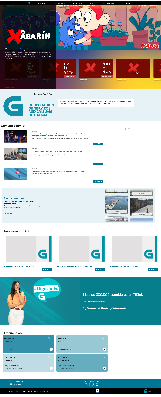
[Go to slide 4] (84, 88)
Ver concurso (46, 269)
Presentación (41, 3)
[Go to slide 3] (82, 88)
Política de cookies (33, 391)
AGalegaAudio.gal (10, 69)
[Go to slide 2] (79, 88)
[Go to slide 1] (77, 88)
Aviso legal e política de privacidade (17, 391)
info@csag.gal (17, 385)
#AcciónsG (92, 3)
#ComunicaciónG (59, 3)
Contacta (127, 3)
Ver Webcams (8, 213)
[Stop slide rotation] (74, 88)
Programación (76, 3)
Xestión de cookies (44, 391)
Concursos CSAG (16, 231)
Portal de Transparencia (109, 3)
